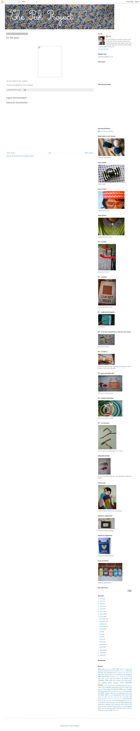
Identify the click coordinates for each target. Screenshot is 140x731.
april (100, 639)
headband (114, 691)
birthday (120, 674)
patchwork (100, 698)
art (108, 674)
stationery (118, 704)
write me (129, 708)
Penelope (121, 670)
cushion (105, 685)
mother (127, 695)
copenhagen (128, 680)
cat (111, 678)
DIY (114, 669)
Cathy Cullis (108, 669)
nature (106, 697)
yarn (107, 710)
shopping (126, 702)
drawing (120, 685)
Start (49, 153)
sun (121, 706)
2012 (101, 614)
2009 (101, 653)
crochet (128, 682)
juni (100, 634)
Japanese (101, 671)
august (101, 629)
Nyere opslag (11, 153)
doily (110, 685)
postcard (119, 698)
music (99, 697)
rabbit (99, 700)
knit (131, 693)
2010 (101, 650)
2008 (101, 655)
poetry (107, 698)
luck (109, 695)
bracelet (111, 676)
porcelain (113, 698)
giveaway (104, 691)
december (102, 619)
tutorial (103, 708)
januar (101, 647)
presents (126, 698)
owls (120, 697)
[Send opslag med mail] (24, 89)
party (127, 697)
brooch (123, 676)
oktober (101, 624)
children (126, 678)
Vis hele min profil (103, 49)
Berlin (99, 669)
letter (102, 695)
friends (116, 689)
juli (100, 631)
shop (118, 702)
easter (100, 687)
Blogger (77, 726)
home (120, 691)
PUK (109, 36)
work (121, 708)
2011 (101, 616)
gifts (130, 689)
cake (99, 678)
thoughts (129, 706)
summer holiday (112, 706)
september (102, 626)
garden (125, 689)
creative (115, 683)
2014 (101, 609)
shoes (113, 702)
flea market (125, 687)
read (112, 700)
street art (100, 706)
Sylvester (100, 672)
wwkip (102, 710)
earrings (128, 685)
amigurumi (101, 674)
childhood (118, 678)
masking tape (117, 695)
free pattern (107, 689)
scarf (130, 700)
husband (107, 693)
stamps (107, 704)
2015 (101, 606)
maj (100, 637)
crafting (104, 683)
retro (126, 700)
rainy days (106, 700)
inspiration (122, 693)
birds (114, 674)
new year (113, 697)
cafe (129, 676)
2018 (101, 599)
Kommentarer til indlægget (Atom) (24, 156)
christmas (101, 680)
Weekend (110, 672)
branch (117, 676)
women (114, 708)
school (101, 702)
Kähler (108, 670)
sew (107, 702)
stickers (126, 704)
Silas (127, 671)
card (106, 678)
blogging (129, 674)
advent (128, 672)
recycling (118, 700)
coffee (111, 680)
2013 (101, 611)
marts (101, 642)
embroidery (108, 687)
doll (115, 685)
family (117, 687)
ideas (114, 693)
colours (118, 680)
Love (114, 671)
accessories (120, 672)
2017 (101, 601)
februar (101, 644)
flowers (100, 689)
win (108, 708)
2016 (101, 604)
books (103, 676)
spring (100, 704)
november (102, 621)
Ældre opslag (89, 153)
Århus (114, 710)
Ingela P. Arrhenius (125, 669)
